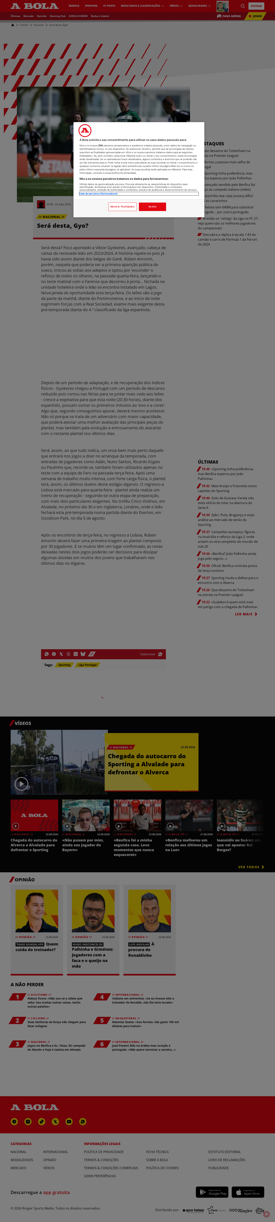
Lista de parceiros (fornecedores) (99, 193)
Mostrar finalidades (122, 206)
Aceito (152, 206)
